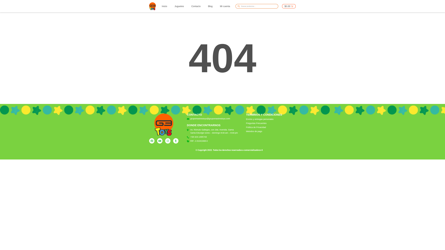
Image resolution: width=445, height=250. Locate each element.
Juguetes (179, 6)
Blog (210, 6)
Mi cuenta (225, 6)
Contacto (196, 6)
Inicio (164, 6)
